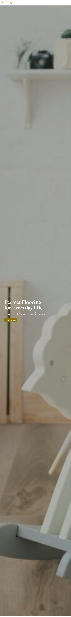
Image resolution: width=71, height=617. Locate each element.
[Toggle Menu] (68, 2)
